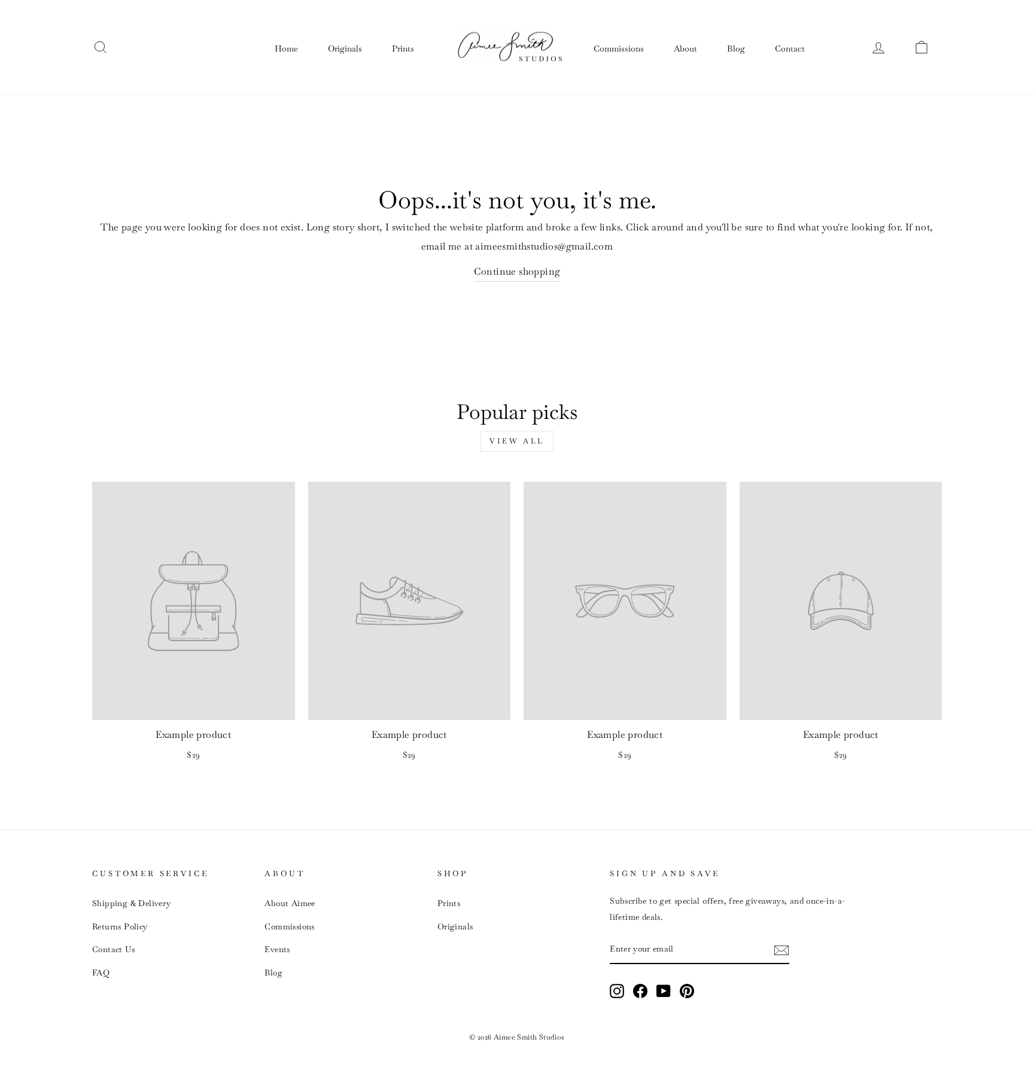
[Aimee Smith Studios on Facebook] (640, 990)
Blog (736, 48)
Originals (345, 48)
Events (277, 949)
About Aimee (289, 903)
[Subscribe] (781, 949)
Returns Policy (120, 926)
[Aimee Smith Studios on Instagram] (617, 990)
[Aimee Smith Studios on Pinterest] (687, 990)
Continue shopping (517, 271)
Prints (403, 48)
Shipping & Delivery (131, 903)
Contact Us (113, 949)
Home (286, 48)
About (685, 48)
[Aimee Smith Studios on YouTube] (663, 990)
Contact (790, 48)
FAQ (101, 972)
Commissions (619, 48)
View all (517, 441)
